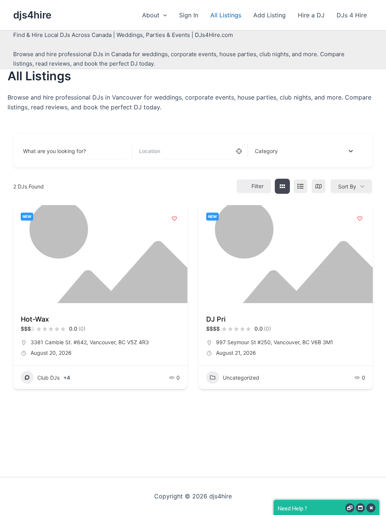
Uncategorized (241, 377)
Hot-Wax (35, 319)
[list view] (300, 186)
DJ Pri (215, 319)
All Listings (225, 15)
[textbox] (266, 151)
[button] (163, 15)
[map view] (318, 186)
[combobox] (304, 151)
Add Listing (269, 15)
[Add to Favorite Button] (174, 218)
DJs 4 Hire (352, 15)
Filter (257, 186)
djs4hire (32, 15)
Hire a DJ (311, 15)
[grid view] (282, 186)
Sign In (188, 15)
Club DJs (48, 377)
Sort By (347, 186)
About (150, 15)
